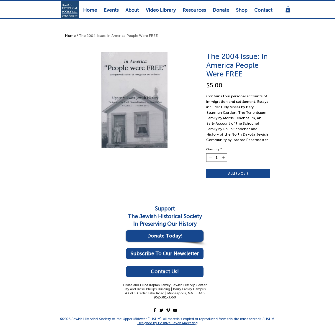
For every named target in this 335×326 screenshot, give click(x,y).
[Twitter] (161, 310)
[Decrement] (210, 158)
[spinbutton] (217, 158)
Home (70, 35)
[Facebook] (154, 310)
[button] (111, 10)
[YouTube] (175, 310)
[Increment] (224, 158)
